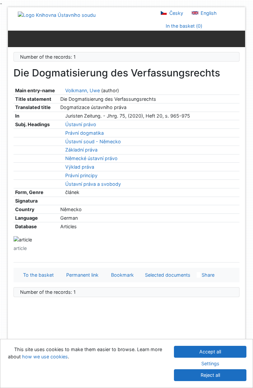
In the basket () (183, 26)
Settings (210, 363)
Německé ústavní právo (91, 158)
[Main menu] (238, 38)
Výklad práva (79, 167)
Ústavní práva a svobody (93, 184)
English (208, 13)
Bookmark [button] (121, 275)
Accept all (210, 351)
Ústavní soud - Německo (93, 141)
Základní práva (81, 149)
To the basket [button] (37, 275)
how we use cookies (45, 356)
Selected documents (167, 275)
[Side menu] (14, 38)
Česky (175, 13)
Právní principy (81, 175)
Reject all (210, 375)
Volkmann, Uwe (82, 90)
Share (207, 275)
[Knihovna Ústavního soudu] (57, 14)
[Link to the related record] (62, 90)
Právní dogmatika (84, 133)
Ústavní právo (80, 124)
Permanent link (81, 275)
